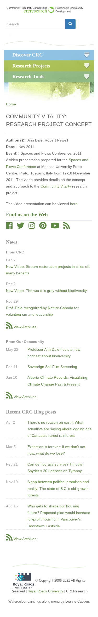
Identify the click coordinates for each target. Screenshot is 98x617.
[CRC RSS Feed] (66, 227)
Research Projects (31, 66)
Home (11, 104)
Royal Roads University (45, 591)
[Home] (47, 9)
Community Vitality (56, 186)
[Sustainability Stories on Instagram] (31, 227)
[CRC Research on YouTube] (55, 227)
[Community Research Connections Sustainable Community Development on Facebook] (9, 227)
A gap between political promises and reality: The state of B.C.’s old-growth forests (58, 488)
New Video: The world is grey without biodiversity (46, 290)
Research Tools (28, 76)
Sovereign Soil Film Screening (52, 367)
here (74, 204)
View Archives (25, 327)
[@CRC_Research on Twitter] (20, 227)
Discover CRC (27, 55)
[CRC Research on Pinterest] (43, 227)
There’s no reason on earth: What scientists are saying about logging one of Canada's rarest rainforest (59, 429)
